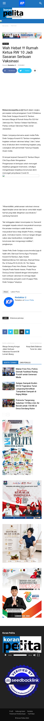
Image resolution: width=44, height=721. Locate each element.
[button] (22, 647)
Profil (11, 711)
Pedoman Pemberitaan (18, 714)
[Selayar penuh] (38, 655)
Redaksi (30, 711)
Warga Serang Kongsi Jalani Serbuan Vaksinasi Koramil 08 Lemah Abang (11, 350)
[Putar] (5, 655)
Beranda (5, 26)
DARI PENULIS (25, 363)
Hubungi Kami (20, 711)
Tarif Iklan (31, 714)
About (6, 292)
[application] (22, 646)
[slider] (20, 655)
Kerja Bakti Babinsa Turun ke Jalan (34, 347)
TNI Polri (14, 26)
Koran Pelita (29, 300)
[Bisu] (34, 655)
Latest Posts (15, 292)
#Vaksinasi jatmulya (17, 318)
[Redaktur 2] (9, 302)
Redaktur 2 (12, 65)
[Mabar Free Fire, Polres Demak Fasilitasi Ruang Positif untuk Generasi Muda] (8, 372)
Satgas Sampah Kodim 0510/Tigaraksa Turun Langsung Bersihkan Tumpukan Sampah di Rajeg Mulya (26, 388)
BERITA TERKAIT (10, 363)
